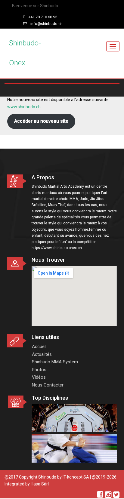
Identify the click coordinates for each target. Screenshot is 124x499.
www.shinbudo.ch (24, 106)
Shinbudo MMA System (55, 362)
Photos (39, 369)
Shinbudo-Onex (25, 53)
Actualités (42, 354)
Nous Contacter (48, 385)
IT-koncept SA (76, 477)
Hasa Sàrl (40, 484)
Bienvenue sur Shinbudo (35, 5)
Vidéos (39, 377)
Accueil (39, 346)
